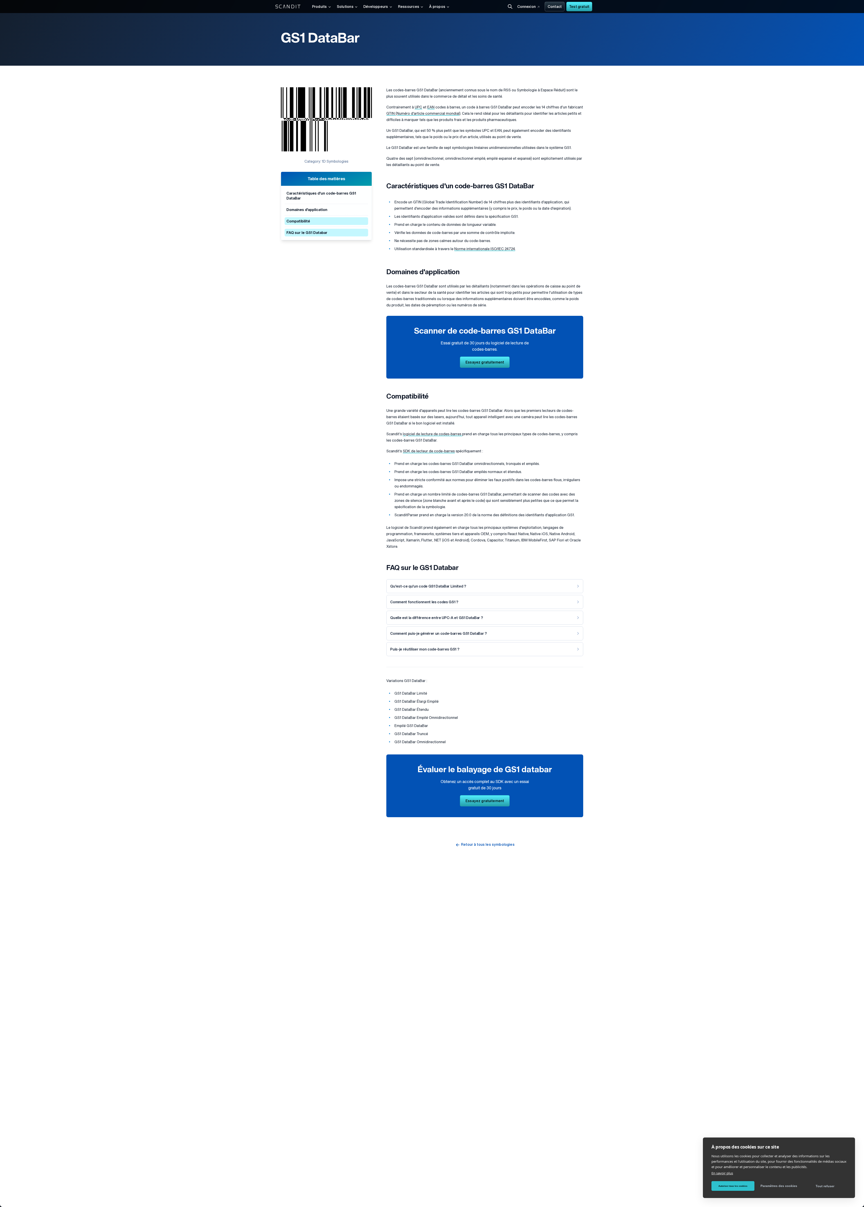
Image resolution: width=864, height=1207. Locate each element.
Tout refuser (825, 1186)
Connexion (526, 7)
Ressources (408, 7)
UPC (418, 107)
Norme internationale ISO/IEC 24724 (484, 249)
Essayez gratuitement (485, 362)
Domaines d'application (306, 210)
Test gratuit (579, 7)
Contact (555, 7)
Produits (319, 7)
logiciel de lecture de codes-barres (432, 434)
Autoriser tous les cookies (732, 1186)
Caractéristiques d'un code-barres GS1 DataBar (321, 196)
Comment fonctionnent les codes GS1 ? (424, 602)
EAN (430, 107)
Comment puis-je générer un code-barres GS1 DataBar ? (438, 634)
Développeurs (375, 7)
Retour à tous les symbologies (488, 845)
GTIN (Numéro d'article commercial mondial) (423, 114)
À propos (437, 7)
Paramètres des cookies (778, 1186)
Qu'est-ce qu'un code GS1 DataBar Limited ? (428, 586)
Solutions (345, 7)
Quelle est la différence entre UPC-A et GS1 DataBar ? (436, 618)
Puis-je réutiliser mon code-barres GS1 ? (424, 649)
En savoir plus (722, 1173)
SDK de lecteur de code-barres (429, 451)
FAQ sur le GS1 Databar (306, 233)
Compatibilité (298, 221)
